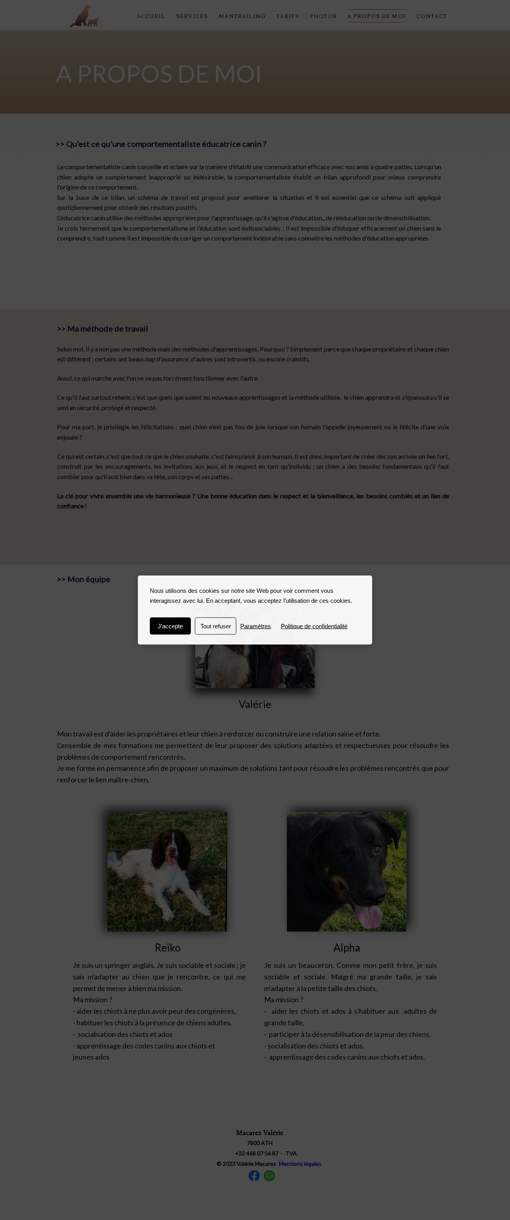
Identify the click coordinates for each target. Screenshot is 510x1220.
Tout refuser (215, 626)
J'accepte (170, 626)
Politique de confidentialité (314, 626)
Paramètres (255, 626)
